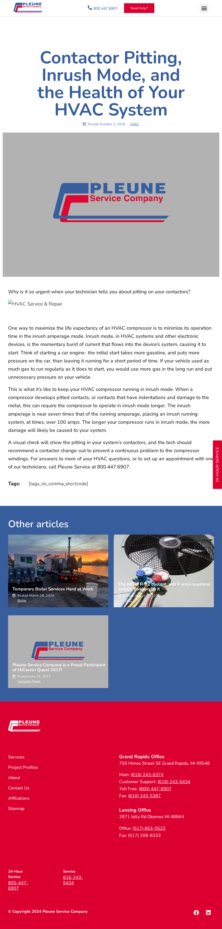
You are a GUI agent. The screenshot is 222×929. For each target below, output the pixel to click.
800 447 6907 (105, 8)
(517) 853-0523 (149, 828)
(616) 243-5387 (144, 796)
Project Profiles (23, 767)
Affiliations (19, 798)
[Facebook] (196, 912)
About (14, 778)
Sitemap (16, 809)
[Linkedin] (208, 912)
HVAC (134, 124)
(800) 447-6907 (155, 789)
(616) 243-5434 (174, 782)
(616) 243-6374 (147, 775)
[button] (204, 8)
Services (16, 757)
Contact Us (19, 788)
